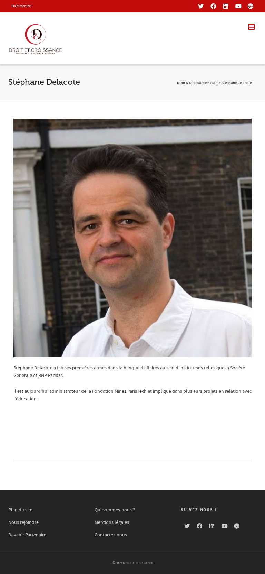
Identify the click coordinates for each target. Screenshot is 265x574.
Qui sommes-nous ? (115, 510)
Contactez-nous (111, 535)
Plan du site (20, 510)
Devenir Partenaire (27, 535)
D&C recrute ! (22, 6)
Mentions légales (112, 522)
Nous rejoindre (23, 522)
